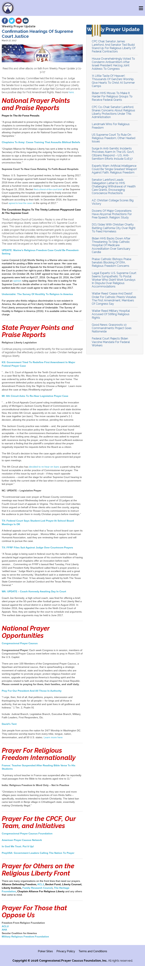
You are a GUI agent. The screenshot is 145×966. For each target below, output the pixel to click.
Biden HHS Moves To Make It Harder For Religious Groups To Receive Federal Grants (112, 96)
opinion (17, 280)
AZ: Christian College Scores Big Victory (113, 202)
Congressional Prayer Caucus (20, 643)
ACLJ (40, 884)
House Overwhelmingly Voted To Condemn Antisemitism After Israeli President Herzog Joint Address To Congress (113, 64)
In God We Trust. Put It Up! (18, 846)
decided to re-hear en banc (44, 466)
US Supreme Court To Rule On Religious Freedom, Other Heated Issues (113, 138)
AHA (4, 929)
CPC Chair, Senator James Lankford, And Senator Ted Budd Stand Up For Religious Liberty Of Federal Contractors (113, 46)
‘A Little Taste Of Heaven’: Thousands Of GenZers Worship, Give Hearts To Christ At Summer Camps (113, 81)
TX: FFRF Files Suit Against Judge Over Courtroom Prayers (37, 547)
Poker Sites (45, 951)
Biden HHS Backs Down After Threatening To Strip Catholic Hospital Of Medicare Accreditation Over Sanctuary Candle (111, 245)
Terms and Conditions (93, 951)
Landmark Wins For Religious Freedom (111, 125)
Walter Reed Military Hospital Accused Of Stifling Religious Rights (111, 314)
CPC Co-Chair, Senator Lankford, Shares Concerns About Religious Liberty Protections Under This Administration (113, 112)
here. (71, 92)
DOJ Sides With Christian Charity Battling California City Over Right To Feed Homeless (113, 228)
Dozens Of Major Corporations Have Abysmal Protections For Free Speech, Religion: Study (112, 214)
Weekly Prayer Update (19, 26)
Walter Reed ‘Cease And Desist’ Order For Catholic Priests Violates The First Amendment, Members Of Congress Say (114, 298)
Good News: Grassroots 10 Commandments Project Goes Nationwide (112, 328)
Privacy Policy (65, 951)
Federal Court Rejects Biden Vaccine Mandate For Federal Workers (111, 342)
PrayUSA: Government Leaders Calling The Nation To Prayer (38, 852)
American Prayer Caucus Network (22, 840)
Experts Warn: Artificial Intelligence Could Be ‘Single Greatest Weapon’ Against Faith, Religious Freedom (114, 169)
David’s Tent (9, 724)
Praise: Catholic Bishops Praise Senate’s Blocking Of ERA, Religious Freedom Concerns (111, 262)
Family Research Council (37, 887)
